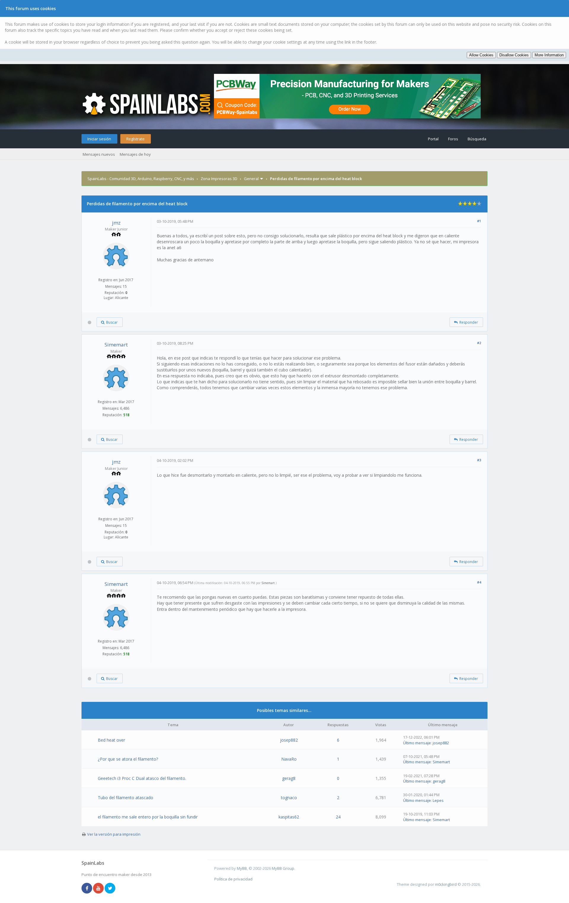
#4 (479, 582)
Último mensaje (417, 742)
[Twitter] (110, 888)
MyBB (242, 868)
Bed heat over (111, 740)
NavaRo (289, 759)
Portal (433, 139)
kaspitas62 (289, 817)
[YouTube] (98, 888)
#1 (479, 221)
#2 (479, 343)
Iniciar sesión (99, 139)
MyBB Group (283, 868)
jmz (116, 222)
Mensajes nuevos (99, 154)
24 (338, 817)
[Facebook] (86, 888)
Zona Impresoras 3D (219, 178)
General (251, 178)
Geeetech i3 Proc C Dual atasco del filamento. (142, 778)
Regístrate (135, 139)
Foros (453, 139)
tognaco (289, 797)
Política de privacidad (233, 879)
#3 (479, 460)
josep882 (289, 740)
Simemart (116, 344)
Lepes (438, 800)
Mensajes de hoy (135, 154)
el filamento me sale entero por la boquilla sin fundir (148, 817)
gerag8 (288, 778)
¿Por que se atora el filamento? (128, 759)
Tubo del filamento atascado (125, 797)
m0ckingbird (446, 884)
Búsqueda (477, 139)
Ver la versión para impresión (113, 834)
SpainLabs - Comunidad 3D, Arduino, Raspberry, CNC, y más (140, 178)
